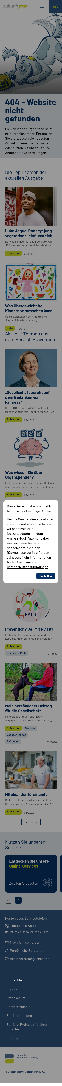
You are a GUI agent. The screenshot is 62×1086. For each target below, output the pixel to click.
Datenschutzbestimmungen (27, 567)
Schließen (46, 575)
